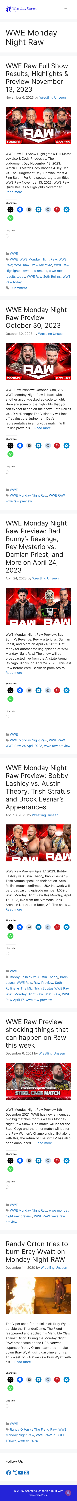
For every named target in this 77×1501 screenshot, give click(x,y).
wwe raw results (34, 271)
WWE (14, 253)
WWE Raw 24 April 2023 (24, 746)
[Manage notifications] (68, 1493)
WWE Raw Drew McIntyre (33, 265)
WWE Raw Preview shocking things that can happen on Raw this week (37, 1033)
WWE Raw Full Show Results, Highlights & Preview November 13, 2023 (37, 77)
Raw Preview (43, 982)
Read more (14, 192)
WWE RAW (56, 495)
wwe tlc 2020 (28, 1441)
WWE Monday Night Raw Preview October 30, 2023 (36, 317)
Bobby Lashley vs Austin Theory (34, 977)
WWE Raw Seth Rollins (44, 276)
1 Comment (18, 288)
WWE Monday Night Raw (38, 259)
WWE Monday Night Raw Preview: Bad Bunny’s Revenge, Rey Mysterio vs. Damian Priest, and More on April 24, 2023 (36, 546)
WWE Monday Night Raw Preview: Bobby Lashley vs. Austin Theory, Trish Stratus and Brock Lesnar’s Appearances (38, 787)
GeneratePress (39, 1495)
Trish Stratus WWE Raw (52, 988)
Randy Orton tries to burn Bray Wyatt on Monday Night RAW (37, 1251)
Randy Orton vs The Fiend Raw (33, 1429)
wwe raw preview (19, 501)
